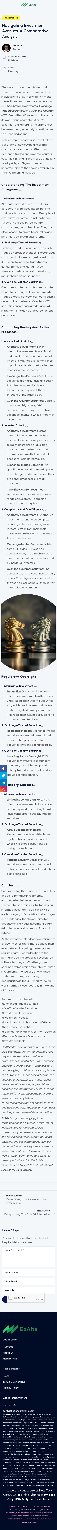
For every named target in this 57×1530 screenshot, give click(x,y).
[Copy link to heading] (20, 190)
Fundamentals (11, 18)
